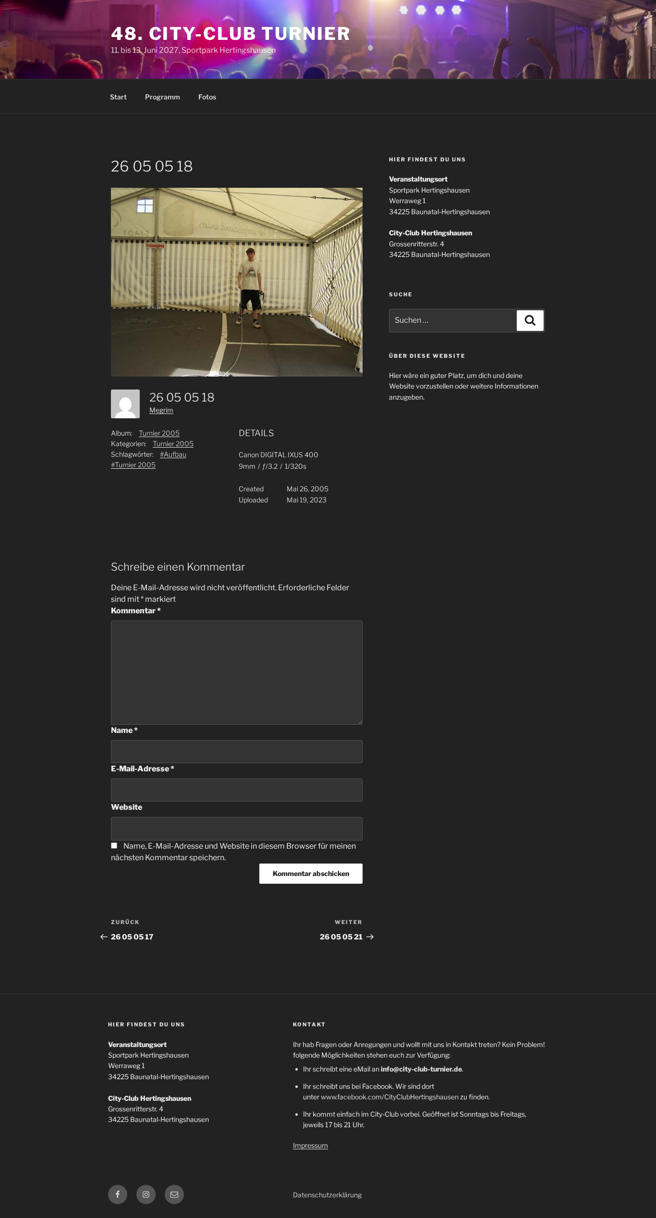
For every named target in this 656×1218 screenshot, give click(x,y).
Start (118, 97)
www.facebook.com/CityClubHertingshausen (390, 1097)
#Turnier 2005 (133, 465)
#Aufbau (173, 454)
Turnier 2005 (159, 433)
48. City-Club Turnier (231, 33)
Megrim (161, 410)
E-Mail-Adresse (142, 768)
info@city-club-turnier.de (421, 1069)
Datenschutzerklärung (327, 1195)
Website (126, 807)
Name (124, 730)
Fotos (207, 97)
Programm (162, 97)
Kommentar (136, 610)
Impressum (310, 1145)
